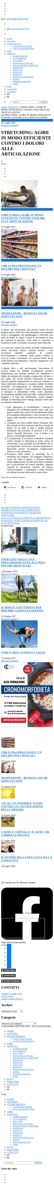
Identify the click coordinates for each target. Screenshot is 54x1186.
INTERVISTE (18, 68)
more (3, 163)
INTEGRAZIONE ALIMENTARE (25, 65)
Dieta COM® (18, 61)
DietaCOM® (12, 89)
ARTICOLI (11, 54)
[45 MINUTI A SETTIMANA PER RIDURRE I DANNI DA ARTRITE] (19, 602)
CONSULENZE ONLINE (22, 46)
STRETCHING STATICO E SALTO (23, 652)
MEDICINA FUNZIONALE (23, 77)
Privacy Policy (9, 970)
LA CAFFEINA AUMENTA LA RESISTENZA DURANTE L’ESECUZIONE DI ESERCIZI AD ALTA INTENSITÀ (26, 520)
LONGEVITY (18, 72)
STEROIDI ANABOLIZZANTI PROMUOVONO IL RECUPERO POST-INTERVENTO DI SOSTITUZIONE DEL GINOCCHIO (21, 511)
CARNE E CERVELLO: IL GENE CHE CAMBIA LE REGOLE (25, 833)
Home (4, 107)
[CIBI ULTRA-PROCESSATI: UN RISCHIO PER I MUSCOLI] (8, 747)
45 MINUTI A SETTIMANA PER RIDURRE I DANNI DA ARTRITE (22, 609)
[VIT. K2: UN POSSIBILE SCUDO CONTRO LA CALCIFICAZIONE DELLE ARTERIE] (8, 798)
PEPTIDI (16, 79)
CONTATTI (11, 92)
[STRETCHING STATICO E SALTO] (19, 647)
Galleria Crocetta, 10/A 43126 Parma (11, 994)
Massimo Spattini (9, 125)
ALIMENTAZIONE (20, 56)
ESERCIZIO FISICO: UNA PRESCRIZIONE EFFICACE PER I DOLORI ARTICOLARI (23, 562)
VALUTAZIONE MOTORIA (23, 49)
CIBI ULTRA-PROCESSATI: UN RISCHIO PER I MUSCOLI (21, 267)
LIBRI (9, 51)
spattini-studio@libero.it (12, 999)
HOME (9, 39)
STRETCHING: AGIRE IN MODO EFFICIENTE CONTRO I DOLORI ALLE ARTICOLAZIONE (23, 218)
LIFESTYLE (17, 70)
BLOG (9, 86)
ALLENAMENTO (20, 58)
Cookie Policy (9, 975)
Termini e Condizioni (12, 981)
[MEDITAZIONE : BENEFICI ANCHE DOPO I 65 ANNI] (8, 772)
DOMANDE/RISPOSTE (22, 82)
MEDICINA (17, 75)
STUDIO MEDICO (14, 44)
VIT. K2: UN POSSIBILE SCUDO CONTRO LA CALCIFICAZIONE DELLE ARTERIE (22, 806)
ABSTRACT (13, 107)
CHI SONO (11, 41)
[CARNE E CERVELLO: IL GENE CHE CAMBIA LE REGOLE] (8, 826)
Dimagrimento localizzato (23, 63)
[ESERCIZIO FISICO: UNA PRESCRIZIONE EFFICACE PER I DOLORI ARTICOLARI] (19, 554)
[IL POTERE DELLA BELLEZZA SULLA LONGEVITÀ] (8, 851)
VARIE (15, 84)
